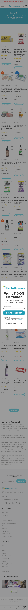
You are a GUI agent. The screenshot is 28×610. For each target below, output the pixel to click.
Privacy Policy (19, 319)
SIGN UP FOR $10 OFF (14, 313)
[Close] (25, 282)
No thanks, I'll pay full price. (14, 323)
